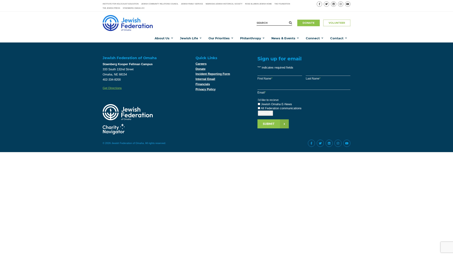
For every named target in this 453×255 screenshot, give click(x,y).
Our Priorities (219, 38)
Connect (313, 38)
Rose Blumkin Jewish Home (258, 4)
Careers (201, 64)
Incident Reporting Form (213, 74)
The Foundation (282, 4)
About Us (162, 38)
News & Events (283, 38)
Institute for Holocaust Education (121, 4)
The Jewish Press (111, 8)
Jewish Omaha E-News (276, 104)
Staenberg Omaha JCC (134, 8)
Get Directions (112, 88)
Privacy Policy (206, 89)
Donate (308, 22)
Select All (265, 113)
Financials (203, 84)
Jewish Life (189, 38)
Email (261, 92)
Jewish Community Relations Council (159, 4)
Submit (269, 124)
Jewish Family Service (192, 4)
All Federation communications (281, 108)
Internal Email (205, 79)
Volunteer (337, 22)
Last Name (313, 78)
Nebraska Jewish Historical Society (224, 4)
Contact (336, 38)
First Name (264, 78)
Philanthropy (250, 38)
